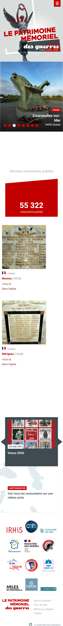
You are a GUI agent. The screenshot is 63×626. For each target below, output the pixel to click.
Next (60, 442)
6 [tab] (27, 126)
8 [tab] (36, 126)
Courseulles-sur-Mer (47, 118)
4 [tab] (18, 126)
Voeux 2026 (16, 453)
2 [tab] (9, 126)
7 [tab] (32, 126)
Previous (3, 442)
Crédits (38, 613)
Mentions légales (43, 609)
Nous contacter (42, 600)
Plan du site (40, 605)
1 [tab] (4, 126)
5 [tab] (23, 126)
